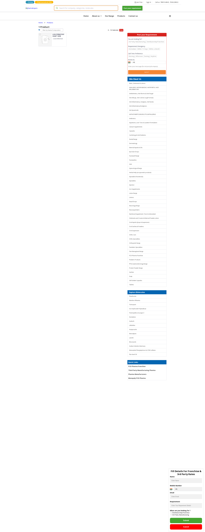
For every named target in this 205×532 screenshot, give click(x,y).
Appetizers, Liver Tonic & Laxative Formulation (143, 123)
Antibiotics (132, 118)
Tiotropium (132, 304)
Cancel (186, 527)
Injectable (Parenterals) (136, 177)
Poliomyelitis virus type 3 (136, 313)
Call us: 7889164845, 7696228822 (166, 2)
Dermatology (133, 143)
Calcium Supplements (135, 127)
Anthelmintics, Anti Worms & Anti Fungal (141, 93)
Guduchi (131, 321)
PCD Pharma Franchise (136, 255)
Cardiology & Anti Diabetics (137, 135)
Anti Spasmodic (134, 110)
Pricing (30, 2)
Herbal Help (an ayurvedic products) (140, 172)
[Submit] (56, 8)
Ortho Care (132, 235)
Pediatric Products (134, 260)
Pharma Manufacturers (137, 374)
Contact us (133, 16)
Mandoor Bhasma (134, 300)
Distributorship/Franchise (181, 513)
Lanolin (131, 338)
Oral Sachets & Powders (136, 226)
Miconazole (132, 342)
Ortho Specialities (134, 239)
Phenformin (132, 296)
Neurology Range (134, 206)
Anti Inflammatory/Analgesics (138, 106)
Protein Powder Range (136, 268)
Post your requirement (132, 8)
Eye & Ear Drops (134, 152)
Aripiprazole (133, 329)
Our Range (109, 16)
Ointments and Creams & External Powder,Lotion (144, 218)
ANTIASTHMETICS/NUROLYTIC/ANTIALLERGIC (142, 114)
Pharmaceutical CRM (44, 2)
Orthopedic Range (134, 243)
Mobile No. (131, 60)
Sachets (131, 272)
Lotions (131, 197)
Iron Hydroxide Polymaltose (137, 309)
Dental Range (133, 139)
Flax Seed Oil (133, 354)
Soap (130, 276)
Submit (186, 520)
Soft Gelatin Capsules (135, 280)
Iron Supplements (134, 189)
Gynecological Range (135, 168)
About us (96, 16)
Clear (121, 30)
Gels (130, 164)
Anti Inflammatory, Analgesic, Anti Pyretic (141, 102)
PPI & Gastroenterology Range (138, 264)
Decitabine (132, 317)
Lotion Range (133, 193)
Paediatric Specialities (135, 247)
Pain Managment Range (136, 251)
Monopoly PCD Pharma (137, 378)
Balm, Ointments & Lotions (137, 83)
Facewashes (132, 160)
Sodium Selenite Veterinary (137, 346)
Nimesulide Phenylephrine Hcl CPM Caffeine (142, 350)
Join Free (139, 2)
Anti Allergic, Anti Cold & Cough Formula (141, 98)
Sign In (148, 2)
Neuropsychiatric (134, 210)
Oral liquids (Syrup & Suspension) (139, 222)
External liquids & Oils (135, 147)
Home (86, 16)
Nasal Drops (133, 201)
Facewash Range (134, 156)
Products (121, 16)
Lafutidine (132, 325)
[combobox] (86, 8)
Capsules (132, 131)
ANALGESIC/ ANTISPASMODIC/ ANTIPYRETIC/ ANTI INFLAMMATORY (144, 88)
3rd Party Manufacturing (180, 515)
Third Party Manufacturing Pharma (141, 370)
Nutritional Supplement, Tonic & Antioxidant (142, 214)
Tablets (131, 285)
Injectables (132, 181)
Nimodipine (132, 334)
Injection (131, 185)
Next (147, 72)
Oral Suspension (134, 231)
